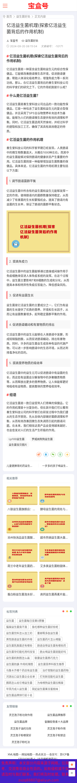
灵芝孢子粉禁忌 (56, 735)
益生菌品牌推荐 (56, 714)
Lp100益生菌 (16, 439)
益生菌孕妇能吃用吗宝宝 (20, 651)
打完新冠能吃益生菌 (51, 676)
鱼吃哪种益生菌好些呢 (45, 626)
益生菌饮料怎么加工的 (19, 633)
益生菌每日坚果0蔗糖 (31, 620)
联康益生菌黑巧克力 (46, 657)
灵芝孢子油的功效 (20, 728)
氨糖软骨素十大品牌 (56, 721)
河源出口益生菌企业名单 (20, 676)
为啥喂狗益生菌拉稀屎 (50, 682)
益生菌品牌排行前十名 (19, 695)
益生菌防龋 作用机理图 (19, 664)
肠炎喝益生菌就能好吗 (53, 651)
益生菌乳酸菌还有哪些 (19, 645)
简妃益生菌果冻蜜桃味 (45, 688)
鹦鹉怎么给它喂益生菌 (19, 682)
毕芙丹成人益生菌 (16, 688)
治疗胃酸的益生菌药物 (55, 670)
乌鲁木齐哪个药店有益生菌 (22, 670)
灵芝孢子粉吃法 (21, 742)
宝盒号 (14, 40)
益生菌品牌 (20, 721)
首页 (9, 16)
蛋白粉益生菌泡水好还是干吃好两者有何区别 (35, 594)
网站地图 (27, 754)
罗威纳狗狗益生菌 (42, 439)
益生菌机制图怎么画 (18, 657)
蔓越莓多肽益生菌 (47, 633)
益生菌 (10, 620)
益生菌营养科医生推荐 (51, 664)
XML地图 (13, 754)
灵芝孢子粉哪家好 (20, 735)
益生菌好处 (23, 16)
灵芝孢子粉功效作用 (21, 714)
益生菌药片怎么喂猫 (49, 639)
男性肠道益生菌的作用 (19, 639)
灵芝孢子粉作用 (56, 728)
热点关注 (41, 754)
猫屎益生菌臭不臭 (16, 626)
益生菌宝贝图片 (18, 444)
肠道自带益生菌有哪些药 (51, 645)
